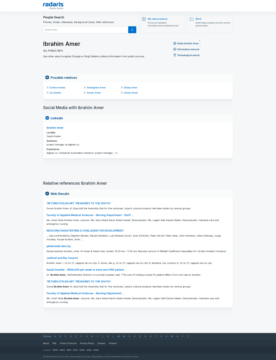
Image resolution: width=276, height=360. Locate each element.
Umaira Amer (131, 92)
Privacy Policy (87, 343)
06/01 (69, 350)
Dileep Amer (130, 87)
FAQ (54, 343)
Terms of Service (68, 343)
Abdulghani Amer (96, 87)
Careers (101, 343)
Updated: (47, 350)
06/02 (62, 350)
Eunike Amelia (57, 87)
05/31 (75, 350)
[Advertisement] (138, 67)
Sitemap (47, 336)
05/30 (82, 350)
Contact (113, 343)
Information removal (188, 49)
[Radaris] (53, 4)
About (46, 343)
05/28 (95, 350)
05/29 (89, 350)
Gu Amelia (55, 92)
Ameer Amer (94, 92)
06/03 (55, 350)
